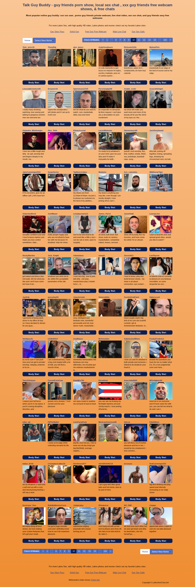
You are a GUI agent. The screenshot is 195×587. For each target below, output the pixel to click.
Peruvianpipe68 (105, 89)
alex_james (78, 47)
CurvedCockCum (55, 380)
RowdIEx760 (78, 380)
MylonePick (154, 47)
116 (165, 40)
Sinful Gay (74, 32)
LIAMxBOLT (53, 339)
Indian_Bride (28, 464)
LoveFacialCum (80, 422)
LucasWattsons (105, 130)
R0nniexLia (103, 505)
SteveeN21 (129, 256)
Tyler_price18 (28, 47)
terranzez (128, 464)
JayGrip (26, 297)
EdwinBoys (154, 422)
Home (27, 40)
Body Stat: (33, 82)
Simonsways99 (130, 130)
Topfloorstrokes (80, 172)
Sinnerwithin (104, 297)
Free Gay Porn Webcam (95, 32)
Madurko (102, 172)
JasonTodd (128, 214)
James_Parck (105, 214)
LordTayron (154, 256)
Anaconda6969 (130, 380)
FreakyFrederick (156, 339)
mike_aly (26, 422)
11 (139, 40)
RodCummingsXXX (157, 464)
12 (144, 40)
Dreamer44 (53, 89)
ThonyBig (52, 47)
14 (155, 40)
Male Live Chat (119, 32)
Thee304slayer (29, 380)
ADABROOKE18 (106, 464)
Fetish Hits (95, 580)
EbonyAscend (79, 130)
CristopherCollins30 (56, 464)
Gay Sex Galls (138, 32)
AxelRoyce (78, 339)
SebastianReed (29, 214)
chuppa (152, 505)
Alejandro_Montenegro (32, 130)
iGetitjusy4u (28, 339)
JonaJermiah (79, 297)
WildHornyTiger (156, 172)
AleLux (127, 422)
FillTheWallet (53, 422)
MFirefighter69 (155, 380)
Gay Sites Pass (57, 32)
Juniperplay (78, 505)
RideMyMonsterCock (57, 505)
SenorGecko (53, 172)
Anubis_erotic (130, 89)
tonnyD (102, 256)
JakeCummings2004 (32, 172)
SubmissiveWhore (132, 339)
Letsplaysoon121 (80, 214)
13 (149, 40)
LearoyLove (154, 214)
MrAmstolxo (104, 339)
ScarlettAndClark (131, 297)
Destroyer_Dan (29, 505)
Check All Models (91, 40)
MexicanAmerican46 (108, 422)
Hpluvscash (154, 297)
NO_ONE (128, 505)
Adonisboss (78, 256)
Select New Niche (43, 40)
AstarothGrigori (156, 89)
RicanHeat (103, 380)
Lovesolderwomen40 (32, 89)
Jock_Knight (53, 256)
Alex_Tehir (52, 130)
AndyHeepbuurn (106, 47)
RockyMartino (29, 256)
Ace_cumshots (130, 172)
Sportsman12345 (80, 89)
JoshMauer (53, 214)
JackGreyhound (156, 130)
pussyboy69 (53, 297)
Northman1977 (79, 464)
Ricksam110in (130, 47)
